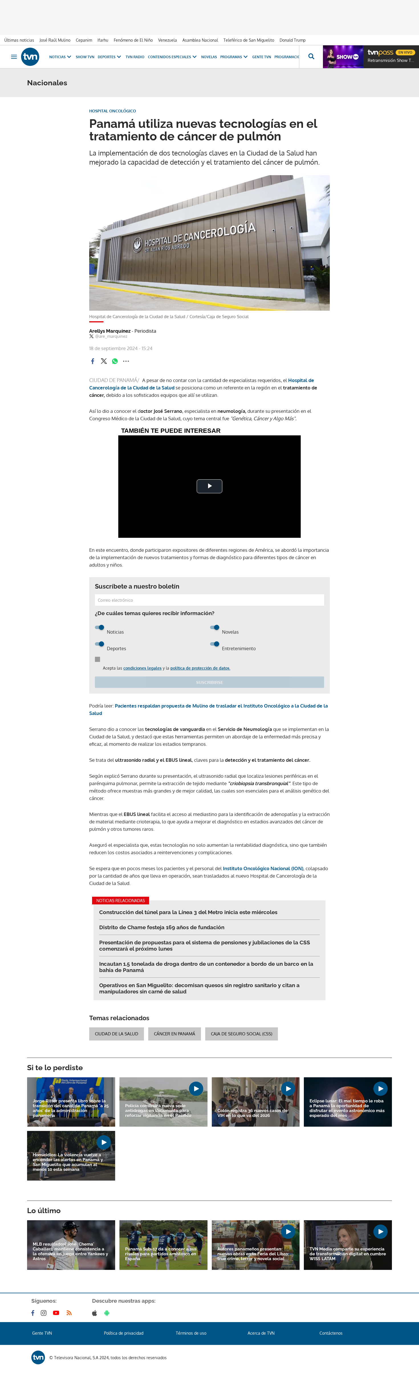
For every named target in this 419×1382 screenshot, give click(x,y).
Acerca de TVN (261, 1333)
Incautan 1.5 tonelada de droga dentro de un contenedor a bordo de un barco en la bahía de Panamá (206, 967)
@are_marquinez (111, 336)
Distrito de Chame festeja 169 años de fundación (161, 927)
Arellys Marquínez (122, 331)
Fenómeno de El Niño (133, 40)
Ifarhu (102, 40)
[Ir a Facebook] (33, 1313)
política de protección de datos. (200, 668)
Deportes (106, 57)
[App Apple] (95, 1313)
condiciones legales (142, 668)
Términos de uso (191, 1333)
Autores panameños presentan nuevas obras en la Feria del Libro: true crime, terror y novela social (253, 1254)
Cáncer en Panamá (174, 1033)
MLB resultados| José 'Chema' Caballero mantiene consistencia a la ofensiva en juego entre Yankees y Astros (70, 1251)
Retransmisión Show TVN (392, 60)
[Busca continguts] (311, 56)
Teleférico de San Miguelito (248, 40)
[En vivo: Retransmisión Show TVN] (343, 56)
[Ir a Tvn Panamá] (30, 57)
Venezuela (167, 40)
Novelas (209, 57)
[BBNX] (38, 1357)
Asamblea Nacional (200, 40)
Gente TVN (261, 57)
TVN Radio (135, 57)
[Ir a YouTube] (57, 1313)
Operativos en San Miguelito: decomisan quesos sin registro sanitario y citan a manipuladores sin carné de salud (199, 988)
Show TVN (85, 57)
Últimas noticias (19, 40)
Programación (288, 57)
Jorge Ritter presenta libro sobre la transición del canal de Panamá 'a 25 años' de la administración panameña (71, 1108)
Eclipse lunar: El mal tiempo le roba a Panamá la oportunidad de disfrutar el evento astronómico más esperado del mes (347, 1108)
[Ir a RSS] (70, 1313)
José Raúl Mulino (55, 40)
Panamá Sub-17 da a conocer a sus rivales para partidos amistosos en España (160, 1254)
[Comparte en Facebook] (92, 361)
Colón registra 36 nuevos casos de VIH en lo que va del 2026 (252, 1113)
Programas (231, 57)
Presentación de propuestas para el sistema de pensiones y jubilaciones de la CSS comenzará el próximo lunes (204, 945)
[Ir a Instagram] (45, 1313)
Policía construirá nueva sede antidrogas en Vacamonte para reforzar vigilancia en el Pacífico (158, 1111)
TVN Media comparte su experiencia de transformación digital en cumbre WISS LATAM (348, 1254)
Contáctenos (331, 1333)
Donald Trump (293, 40)
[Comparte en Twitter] (103, 361)
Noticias (57, 57)
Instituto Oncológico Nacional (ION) (262, 868)
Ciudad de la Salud (116, 1033)
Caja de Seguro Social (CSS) (241, 1033)
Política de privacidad (123, 1333)
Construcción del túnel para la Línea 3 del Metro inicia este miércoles (188, 912)
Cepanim (84, 40)
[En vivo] (372, 50)
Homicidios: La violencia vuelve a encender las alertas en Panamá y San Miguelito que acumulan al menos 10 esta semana (68, 1162)
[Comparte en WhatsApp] (115, 361)
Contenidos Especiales (169, 57)
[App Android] (108, 1313)
